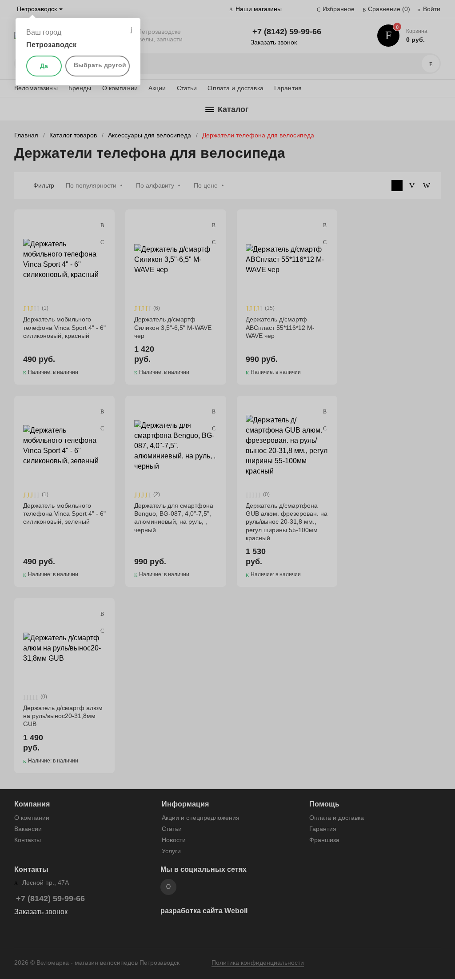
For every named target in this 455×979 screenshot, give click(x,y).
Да (44, 65)
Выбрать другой (100, 64)
